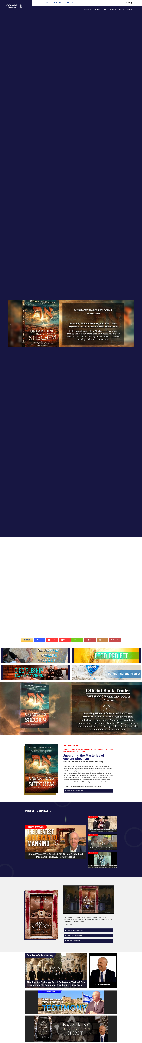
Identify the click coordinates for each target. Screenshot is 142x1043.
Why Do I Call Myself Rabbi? (103, 984)
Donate (129, 9)
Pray (104, 9)
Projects (111, 9)
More (120, 9)
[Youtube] (129, 3)
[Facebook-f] (126, 3)
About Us (97, 9)
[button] (10, 324)
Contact (86, 9)
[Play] (132, 3)
